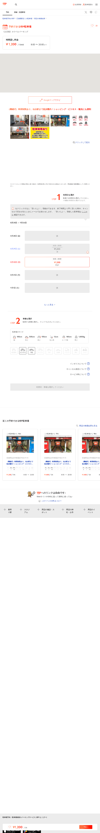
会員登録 (78, 4)
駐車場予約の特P (9, 18)
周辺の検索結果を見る (88, 425)
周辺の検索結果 (39, 18)
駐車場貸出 (89, 4)
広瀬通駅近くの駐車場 (24, 18)
